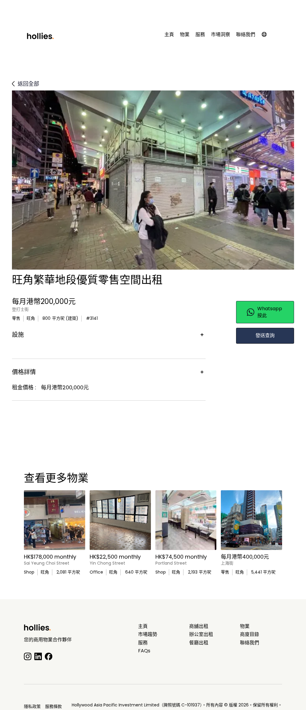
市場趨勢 (147, 634)
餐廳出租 (198, 643)
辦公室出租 (201, 634)
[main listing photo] (54, 520)
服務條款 (53, 706)
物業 (184, 34)
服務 (200, 34)
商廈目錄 (249, 634)
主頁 (169, 34)
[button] (267, 35)
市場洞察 (220, 34)
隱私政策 (32, 706)
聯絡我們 (245, 34)
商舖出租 (198, 626)
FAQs (144, 651)
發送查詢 (265, 335)
